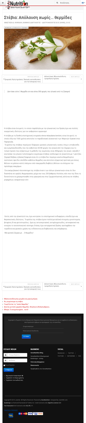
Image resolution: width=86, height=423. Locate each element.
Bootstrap (7, 403)
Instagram (71, 356)
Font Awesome (8, 406)
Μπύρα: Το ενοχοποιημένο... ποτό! (16, 309)
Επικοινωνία (35, 365)
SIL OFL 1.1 (29, 406)
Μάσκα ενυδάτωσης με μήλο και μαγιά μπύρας (21, 299)
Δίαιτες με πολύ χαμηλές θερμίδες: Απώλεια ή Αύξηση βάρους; (27, 307)
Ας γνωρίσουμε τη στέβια (13, 301)
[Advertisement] (42, 111)
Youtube (61, 356)
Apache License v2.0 (54, 403)
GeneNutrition (45, 400)
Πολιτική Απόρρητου (37, 362)
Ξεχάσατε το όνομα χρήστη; (15, 378)
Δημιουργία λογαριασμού (14, 375)
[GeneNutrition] (17, 3)
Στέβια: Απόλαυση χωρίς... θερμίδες (38, 17)
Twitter (71, 353)
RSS (79, 356)
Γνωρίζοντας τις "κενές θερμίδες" (16, 304)
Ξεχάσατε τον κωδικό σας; (14, 380)
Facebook (61, 353)
